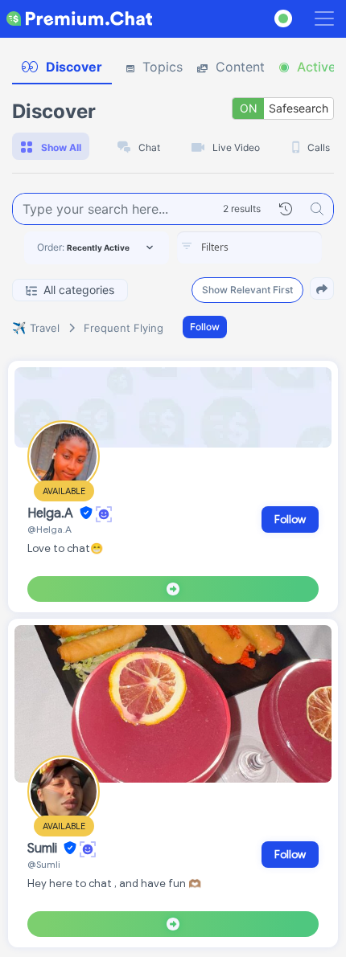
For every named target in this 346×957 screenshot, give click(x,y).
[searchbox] (273, 247)
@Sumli (43, 864)
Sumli (43, 848)
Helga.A (51, 513)
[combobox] (249, 247)
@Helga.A (49, 529)
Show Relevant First (247, 290)
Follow (205, 327)
